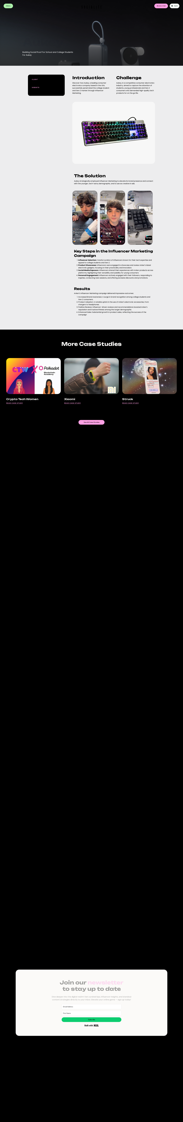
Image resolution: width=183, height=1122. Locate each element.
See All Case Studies (91, 422)
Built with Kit (92, 1025)
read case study (14, 403)
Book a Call (161, 6)
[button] (8, 5)
